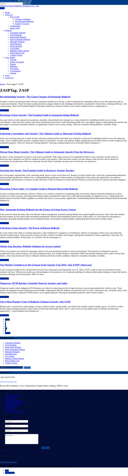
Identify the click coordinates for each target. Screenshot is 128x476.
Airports (13, 60)
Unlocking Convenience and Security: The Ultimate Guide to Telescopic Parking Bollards (45, 133)
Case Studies (10, 57)
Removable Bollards (18, 37)
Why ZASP (14, 17)
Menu (2, 8)
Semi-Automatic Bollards (20, 39)
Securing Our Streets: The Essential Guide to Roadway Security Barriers (37, 170)
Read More (4, 110)
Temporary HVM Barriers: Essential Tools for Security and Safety (34, 283)
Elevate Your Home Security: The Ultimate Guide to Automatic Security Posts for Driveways (47, 152)
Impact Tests (15, 28)
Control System (16, 55)
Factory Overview (22, 24)
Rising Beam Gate (17, 53)
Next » (7, 333)
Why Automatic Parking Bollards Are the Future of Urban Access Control (38, 209)
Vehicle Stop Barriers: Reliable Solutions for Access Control (30, 246)
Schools (13, 73)
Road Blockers (16, 44)
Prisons (13, 64)
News (7, 75)
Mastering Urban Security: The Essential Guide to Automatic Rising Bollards (39, 115)
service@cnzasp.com (8, 1)
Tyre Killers (14, 48)
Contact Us (9, 78)
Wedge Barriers (16, 46)
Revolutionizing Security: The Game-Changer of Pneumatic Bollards (35, 96)
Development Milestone (24, 21)
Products (8, 30)
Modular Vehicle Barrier (19, 51)
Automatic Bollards (17, 33)
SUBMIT (45, 448)
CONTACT (10, 473)
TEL (7, 470)
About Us (9, 15)
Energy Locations (17, 62)
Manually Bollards (17, 42)
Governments (15, 71)
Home (7, 12)
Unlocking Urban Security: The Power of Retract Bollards (30, 228)
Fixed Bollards (16, 35)
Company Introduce (23, 19)
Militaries (13, 66)
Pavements (14, 69)
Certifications (15, 26)
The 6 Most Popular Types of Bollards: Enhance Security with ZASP (35, 301)
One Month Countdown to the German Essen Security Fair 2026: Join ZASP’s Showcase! (46, 265)
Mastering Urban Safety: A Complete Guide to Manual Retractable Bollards (39, 189)
